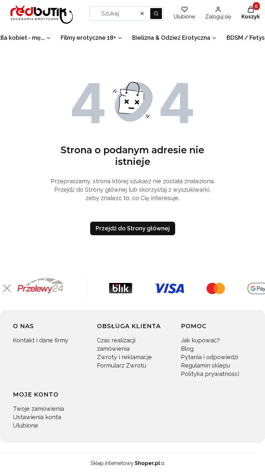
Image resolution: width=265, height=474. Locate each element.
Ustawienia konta (37, 417)
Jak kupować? (200, 340)
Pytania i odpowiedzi (209, 357)
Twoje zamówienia (38, 408)
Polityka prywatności (210, 373)
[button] (156, 13)
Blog (187, 348)
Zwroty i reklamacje (124, 357)
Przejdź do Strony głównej (133, 228)
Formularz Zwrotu (121, 365)
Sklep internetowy (125, 463)
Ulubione (25, 425)
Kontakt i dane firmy (40, 340)
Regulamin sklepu (205, 365)
